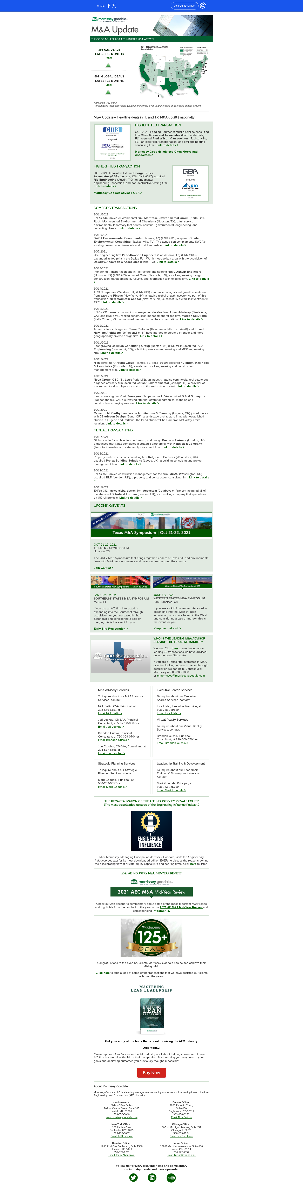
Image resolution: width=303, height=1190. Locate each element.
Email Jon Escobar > (111, 753)
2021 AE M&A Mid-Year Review (181, 907)
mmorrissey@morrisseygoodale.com (181, 675)
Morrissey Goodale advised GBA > (118, 192)
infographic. (161, 910)
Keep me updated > (167, 628)
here (175, 648)
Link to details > (167, 145)
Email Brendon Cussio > (113, 739)
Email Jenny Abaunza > (121, 1155)
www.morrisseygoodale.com (121, 1117)
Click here (103, 972)
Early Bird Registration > (111, 628)
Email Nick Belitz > (110, 713)
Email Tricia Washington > (181, 1155)
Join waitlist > (103, 567)
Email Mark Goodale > (112, 786)
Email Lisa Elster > (169, 713)
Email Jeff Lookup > (111, 726)
